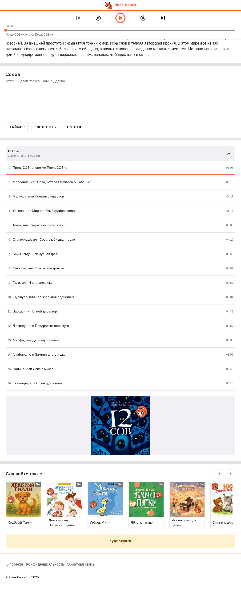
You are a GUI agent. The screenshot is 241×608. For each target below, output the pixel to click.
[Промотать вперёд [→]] (143, 18)
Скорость (46, 127)
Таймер (17, 127)
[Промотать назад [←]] (98, 18)
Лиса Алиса (125, 5)
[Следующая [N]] (163, 18)
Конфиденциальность (45, 564)
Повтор (74, 127)
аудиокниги (121, 541)
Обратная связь (81, 564)
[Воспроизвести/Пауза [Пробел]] (120, 18)
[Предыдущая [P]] (78, 18)
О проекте (14, 564)
